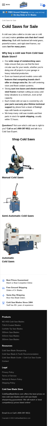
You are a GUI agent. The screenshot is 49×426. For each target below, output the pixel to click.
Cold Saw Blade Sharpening (14, 350)
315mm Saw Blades (10, 336)
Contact (5, 361)
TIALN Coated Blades (11, 325)
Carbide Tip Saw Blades (12, 329)
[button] (42, 5)
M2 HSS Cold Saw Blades (13, 322)
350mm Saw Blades (10, 339)
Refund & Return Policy (12, 379)
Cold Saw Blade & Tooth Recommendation (20, 354)
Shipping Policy (8, 383)
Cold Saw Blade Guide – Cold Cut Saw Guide (21, 357)
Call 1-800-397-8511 (21, 413)
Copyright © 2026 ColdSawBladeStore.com (16, 418)
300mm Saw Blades (10, 332)
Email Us (6, 413)
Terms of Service (9, 376)
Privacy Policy (8, 372)
